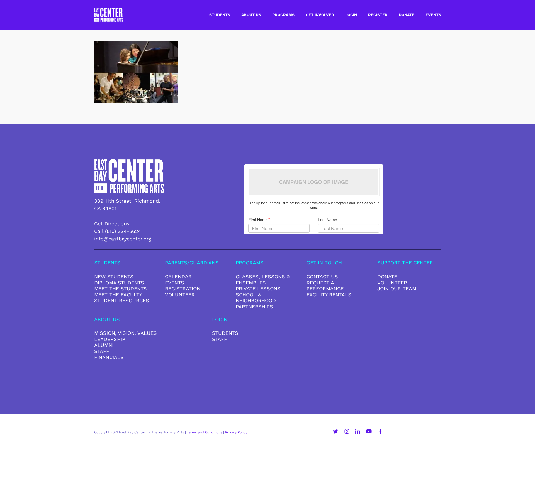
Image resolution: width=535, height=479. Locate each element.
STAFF (101, 351)
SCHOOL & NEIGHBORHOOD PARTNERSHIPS (256, 300)
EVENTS (174, 283)
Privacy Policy (236, 432)
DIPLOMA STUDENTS (119, 283)
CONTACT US (322, 276)
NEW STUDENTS (113, 276)
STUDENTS (225, 333)
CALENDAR (178, 276)
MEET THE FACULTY (118, 295)
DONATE (387, 276)
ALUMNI (103, 345)
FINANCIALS (109, 357)
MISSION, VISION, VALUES (125, 333)
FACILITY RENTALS (329, 295)
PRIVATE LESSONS (258, 288)
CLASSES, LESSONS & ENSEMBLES (263, 280)
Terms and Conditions (204, 432)
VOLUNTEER (180, 295)
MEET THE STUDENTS (120, 288)
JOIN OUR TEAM (396, 288)
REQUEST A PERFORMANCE (325, 286)
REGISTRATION (182, 288)
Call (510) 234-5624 (117, 231)
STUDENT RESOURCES (121, 300)
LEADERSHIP (109, 339)
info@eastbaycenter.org (122, 239)
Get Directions (111, 224)
